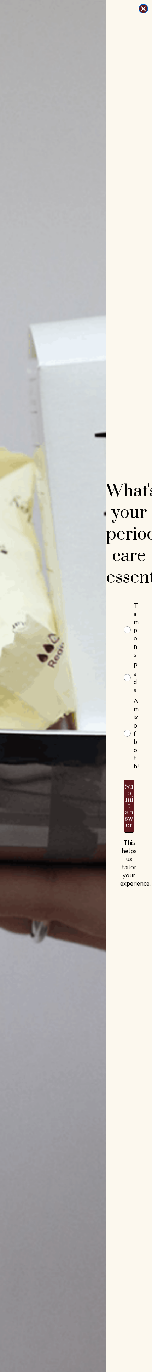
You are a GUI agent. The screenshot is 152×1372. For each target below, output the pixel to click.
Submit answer (129, 806)
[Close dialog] (143, 8)
